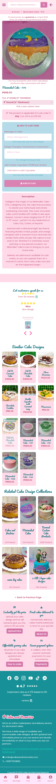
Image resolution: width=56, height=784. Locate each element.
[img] (28, 293)
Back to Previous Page (28, 597)
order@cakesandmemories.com (20, 757)
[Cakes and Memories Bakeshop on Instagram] (23, 678)
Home (16, 12)
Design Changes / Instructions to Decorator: (26, 146)
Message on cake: (13, 131)
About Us (41, 634)
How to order (14, 664)
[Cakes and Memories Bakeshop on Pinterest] (16, 678)
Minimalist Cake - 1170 (33, 12)
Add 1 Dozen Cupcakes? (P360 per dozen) (25, 164)
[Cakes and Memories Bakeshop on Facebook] (9, 678)
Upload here (14, 631)
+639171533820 (11, 761)
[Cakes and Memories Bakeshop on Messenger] (45, 678)
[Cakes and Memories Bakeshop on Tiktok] (38, 678)
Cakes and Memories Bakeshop (35, 772)
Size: (16, 97)
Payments (41, 664)
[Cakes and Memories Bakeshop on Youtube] (31, 678)
